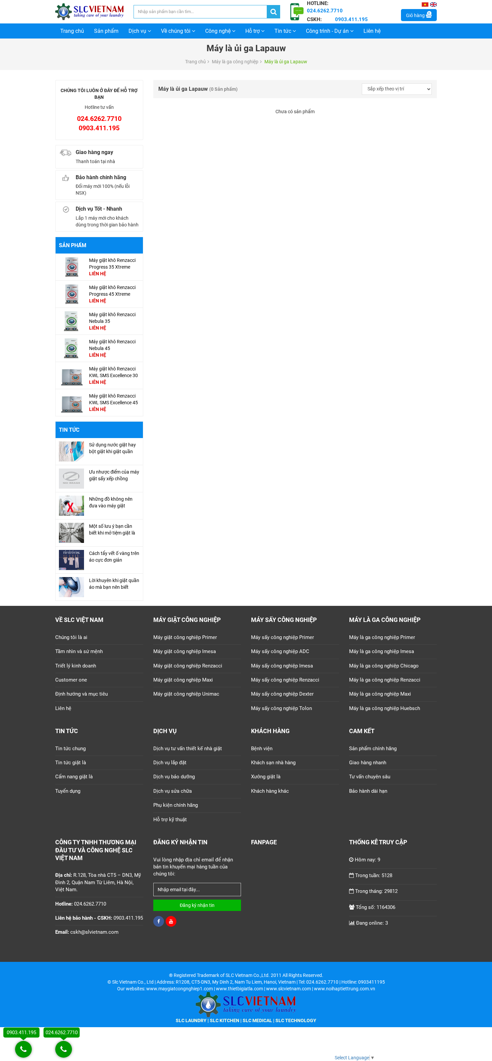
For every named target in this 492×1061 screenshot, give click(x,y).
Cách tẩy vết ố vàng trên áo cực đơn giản (114, 557)
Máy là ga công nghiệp (235, 61)
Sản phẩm (106, 31)
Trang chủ (72, 31)
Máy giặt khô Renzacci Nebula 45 (112, 345)
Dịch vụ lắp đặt (169, 763)
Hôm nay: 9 (367, 860)
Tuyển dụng (67, 791)
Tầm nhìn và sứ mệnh (79, 651)
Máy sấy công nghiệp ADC (280, 651)
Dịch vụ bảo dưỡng (174, 777)
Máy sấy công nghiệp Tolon (281, 708)
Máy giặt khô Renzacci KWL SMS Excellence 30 (113, 372)
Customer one (71, 680)
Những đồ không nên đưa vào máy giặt (111, 502)
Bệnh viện (261, 749)
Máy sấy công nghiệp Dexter (282, 694)
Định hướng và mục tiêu (81, 694)
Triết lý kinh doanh (75, 666)
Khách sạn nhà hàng (273, 763)
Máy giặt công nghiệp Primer (185, 637)
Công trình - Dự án (328, 31)
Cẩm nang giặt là (74, 777)
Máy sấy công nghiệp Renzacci (285, 680)
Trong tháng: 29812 (376, 891)
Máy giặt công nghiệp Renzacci (187, 666)
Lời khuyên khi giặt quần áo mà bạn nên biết (114, 584)
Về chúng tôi (176, 31)
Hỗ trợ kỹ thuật (170, 820)
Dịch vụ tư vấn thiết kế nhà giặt (187, 749)
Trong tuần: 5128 (373, 875)
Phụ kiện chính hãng (175, 805)
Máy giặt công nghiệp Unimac (186, 694)
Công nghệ (218, 31)
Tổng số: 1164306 (375, 907)
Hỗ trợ (253, 31)
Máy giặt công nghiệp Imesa (184, 651)
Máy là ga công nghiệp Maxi (380, 694)
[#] (71, 266)
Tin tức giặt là (70, 763)
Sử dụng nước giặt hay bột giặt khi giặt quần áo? (112, 451)
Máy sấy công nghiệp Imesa (282, 666)
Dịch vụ (138, 31)
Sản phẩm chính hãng (373, 749)
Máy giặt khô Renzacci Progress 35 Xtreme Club (112, 267)
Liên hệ (372, 31)
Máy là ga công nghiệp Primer (382, 637)
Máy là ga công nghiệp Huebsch (384, 708)
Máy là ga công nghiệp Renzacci (384, 680)
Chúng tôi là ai (71, 637)
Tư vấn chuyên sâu (369, 777)
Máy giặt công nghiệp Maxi (183, 680)
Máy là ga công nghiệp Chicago (384, 666)
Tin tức (283, 31)
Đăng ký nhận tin (197, 905)
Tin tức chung (70, 749)
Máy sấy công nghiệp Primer (282, 637)
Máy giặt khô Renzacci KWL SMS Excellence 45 (113, 399)
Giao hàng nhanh (367, 763)
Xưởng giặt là (265, 777)
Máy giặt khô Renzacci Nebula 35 (112, 318)
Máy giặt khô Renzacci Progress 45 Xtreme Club (112, 294)
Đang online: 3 (372, 923)
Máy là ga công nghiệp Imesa (381, 651)
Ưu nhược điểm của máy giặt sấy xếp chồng (114, 475)
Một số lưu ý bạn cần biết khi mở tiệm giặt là (112, 529)
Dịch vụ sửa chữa (172, 791)
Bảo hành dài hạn (368, 791)
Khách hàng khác (270, 791)
